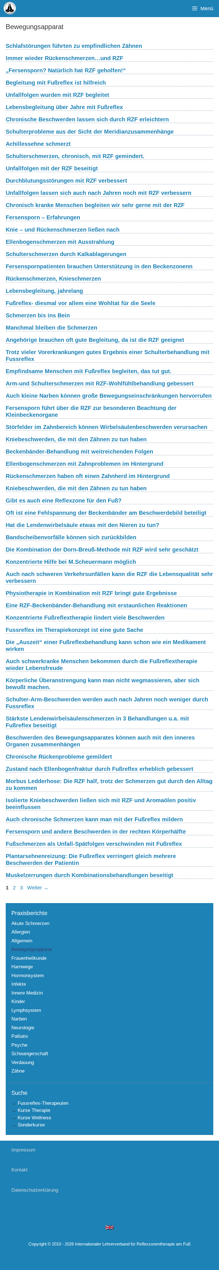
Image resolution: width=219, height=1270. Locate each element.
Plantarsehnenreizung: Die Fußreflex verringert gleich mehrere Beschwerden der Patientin (91, 859)
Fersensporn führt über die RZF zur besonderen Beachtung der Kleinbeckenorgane (91, 411)
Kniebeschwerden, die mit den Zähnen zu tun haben (76, 439)
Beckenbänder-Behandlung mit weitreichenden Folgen (79, 451)
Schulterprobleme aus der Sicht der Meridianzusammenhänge (90, 131)
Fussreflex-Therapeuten (43, 1103)
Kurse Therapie (34, 1110)
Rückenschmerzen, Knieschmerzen (53, 278)
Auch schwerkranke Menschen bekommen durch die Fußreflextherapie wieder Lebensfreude (101, 664)
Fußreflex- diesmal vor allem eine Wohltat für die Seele (80, 303)
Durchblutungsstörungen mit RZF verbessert (66, 180)
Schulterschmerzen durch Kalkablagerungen (66, 254)
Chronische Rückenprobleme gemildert (59, 757)
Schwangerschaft (29, 1053)
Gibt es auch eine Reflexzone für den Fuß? (63, 500)
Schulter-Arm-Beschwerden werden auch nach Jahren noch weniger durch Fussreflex (107, 702)
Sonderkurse (31, 1125)
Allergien (20, 932)
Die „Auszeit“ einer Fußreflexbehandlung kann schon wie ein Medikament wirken (106, 645)
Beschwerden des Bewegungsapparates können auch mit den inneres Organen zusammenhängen (100, 741)
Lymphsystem (26, 1010)
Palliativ (19, 1036)
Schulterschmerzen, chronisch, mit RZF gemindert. (75, 156)
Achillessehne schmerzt (38, 144)
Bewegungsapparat (31, 949)
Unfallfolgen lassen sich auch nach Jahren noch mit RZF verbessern (98, 193)
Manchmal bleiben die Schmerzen (51, 327)
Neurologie (22, 1027)
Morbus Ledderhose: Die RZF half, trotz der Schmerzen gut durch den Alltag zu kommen (109, 784)
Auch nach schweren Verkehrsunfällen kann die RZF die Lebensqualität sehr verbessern (109, 577)
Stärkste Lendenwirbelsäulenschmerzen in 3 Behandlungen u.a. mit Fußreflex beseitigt (97, 721)
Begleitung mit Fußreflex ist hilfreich (56, 82)
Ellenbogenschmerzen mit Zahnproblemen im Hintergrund (84, 464)
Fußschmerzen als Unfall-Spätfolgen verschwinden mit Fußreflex (94, 844)
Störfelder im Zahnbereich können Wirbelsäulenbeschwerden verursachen (106, 427)
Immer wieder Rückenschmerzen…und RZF (64, 58)
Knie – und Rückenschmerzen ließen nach (62, 229)
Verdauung (22, 1062)
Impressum (23, 1150)
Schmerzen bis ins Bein (38, 315)
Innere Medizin (27, 993)
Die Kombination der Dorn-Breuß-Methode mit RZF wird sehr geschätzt (102, 549)
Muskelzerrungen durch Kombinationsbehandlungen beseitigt (89, 875)
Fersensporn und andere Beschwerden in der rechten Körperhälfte (96, 831)
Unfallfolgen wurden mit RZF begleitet (57, 95)
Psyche (19, 1045)
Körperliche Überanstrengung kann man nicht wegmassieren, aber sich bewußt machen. (102, 683)
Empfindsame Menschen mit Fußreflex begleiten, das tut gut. (89, 371)
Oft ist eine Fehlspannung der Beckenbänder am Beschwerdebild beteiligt (106, 513)
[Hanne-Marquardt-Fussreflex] (10, 8)
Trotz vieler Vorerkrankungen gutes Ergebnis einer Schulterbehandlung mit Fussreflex (108, 355)
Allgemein (21, 941)
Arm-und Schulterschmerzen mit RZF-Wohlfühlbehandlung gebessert (100, 383)
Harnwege (22, 966)
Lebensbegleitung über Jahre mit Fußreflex (64, 107)
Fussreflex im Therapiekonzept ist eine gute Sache (74, 630)
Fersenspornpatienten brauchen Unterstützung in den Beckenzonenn (99, 266)
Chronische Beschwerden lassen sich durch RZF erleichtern (87, 119)
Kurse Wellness (34, 1117)
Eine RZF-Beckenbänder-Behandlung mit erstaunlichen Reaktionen (96, 605)
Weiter (37, 888)
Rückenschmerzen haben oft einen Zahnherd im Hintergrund (88, 476)
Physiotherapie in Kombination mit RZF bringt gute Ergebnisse (91, 593)
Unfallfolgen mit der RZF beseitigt (52, 168)
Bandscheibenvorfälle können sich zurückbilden (71, 537)
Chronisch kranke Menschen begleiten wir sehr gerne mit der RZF (95, 205)
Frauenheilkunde (28, 958)
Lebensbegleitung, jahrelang (44, 291)
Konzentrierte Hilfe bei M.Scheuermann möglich (71, 562)
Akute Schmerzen (30, 923)
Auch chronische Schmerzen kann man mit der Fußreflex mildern (94, 819)
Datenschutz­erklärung (34, 1190)
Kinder (18, 1001)
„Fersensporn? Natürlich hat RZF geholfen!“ (66, 70)
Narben (19, 1019)
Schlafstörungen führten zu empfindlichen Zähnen (74, 46)
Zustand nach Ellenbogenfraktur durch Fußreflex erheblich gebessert (99, 769)
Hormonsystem (27, 975)
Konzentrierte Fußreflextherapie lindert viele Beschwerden (85, 617)
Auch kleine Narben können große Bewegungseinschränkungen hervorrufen (109, 396)
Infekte (18, 984)
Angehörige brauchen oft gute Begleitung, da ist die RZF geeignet (95, 340)
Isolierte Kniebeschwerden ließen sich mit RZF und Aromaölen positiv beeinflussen (101, 803)
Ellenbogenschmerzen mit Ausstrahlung (60, 242)
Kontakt (19, 1170)
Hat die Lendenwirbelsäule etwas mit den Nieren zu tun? (82, 525)
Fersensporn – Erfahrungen (43, 217)
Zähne (18, 1071)
